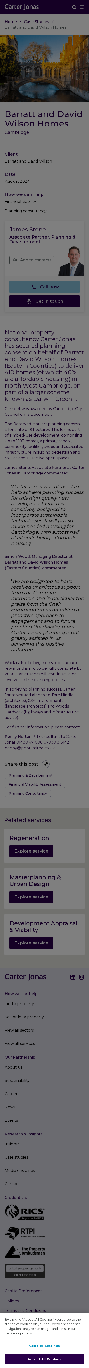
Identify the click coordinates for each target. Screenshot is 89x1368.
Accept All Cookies (44, 1359)
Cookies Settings (44, 1346)
